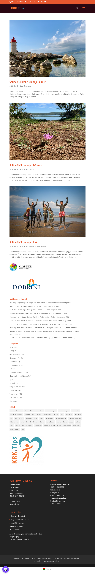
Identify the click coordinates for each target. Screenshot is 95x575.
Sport (12, 379)
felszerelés (75, 411)
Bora (26, 411)
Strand (26, 86)
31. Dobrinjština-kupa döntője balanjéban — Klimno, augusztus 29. (36, 310)
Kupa (35, 418)
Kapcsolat (37, 561)
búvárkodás (34, 411)
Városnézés (14, 397)
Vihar (59, 426)
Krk (11, 369)
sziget (71, 422)
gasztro (27, 414)
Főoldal (16, 558)
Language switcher (51, 561)
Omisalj (28, 422)
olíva (22, 422)
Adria (12, 411)
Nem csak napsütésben (19, 376)
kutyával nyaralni (61, 418)
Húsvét (56, 414)
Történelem (14, 394)
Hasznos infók (15, 358)
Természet (38, 426)
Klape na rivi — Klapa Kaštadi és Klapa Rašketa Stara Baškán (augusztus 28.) (39, 317)
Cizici (42, 411)
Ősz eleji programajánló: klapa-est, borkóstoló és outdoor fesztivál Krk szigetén (40, 303)
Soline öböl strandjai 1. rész (25, 242)
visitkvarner (67, 426)
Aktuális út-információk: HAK (21, 539)
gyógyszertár (47, 414)
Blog (21, 86)
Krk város (29, 418)
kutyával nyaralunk (75, 418)
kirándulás (69, 414)
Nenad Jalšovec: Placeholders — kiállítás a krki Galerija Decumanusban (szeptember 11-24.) (45, 328)
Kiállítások (13, 362)
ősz (23, 429)
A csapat (25, 558)
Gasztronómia (15, 354)
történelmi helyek (49, 426)
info (62, 414)
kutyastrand (49, 418)
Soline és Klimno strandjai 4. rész (28, 82)
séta (11, 426)
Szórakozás (14, 390)
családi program (51, 411)
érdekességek (14, 429)
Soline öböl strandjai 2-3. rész (26, 165)
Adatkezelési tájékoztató (42, 558)
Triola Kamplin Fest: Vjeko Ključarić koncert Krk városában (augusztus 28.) (38, 313)
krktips (21, 418)
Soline (42, 422)
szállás (78, 422)
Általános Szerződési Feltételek (67, 558)
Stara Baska (50, 422)
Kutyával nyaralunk (17, 372)
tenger (18, 426)
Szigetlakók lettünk (17, 387)
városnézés (76, 426)
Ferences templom (16, 414)
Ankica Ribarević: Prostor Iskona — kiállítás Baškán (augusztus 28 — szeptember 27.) (42, 338)
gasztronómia (36, 414)
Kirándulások (29, 246)
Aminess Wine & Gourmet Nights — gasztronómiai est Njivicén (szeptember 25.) (40, 324)
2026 (11, 347)
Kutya (41, 418)
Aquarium (19, 411)
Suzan (65, 422)
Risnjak (35, 422)
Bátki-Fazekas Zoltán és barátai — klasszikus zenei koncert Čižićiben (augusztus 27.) (42, 321)
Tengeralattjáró (27, 426)
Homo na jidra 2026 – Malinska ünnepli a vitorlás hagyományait (34, 306)
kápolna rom (14, 422)
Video (32, 86)
